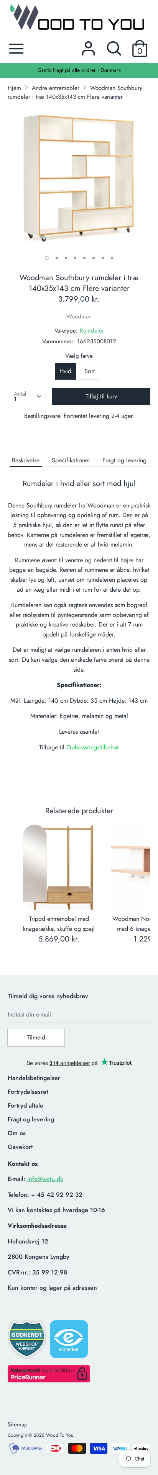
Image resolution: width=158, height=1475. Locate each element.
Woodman (79, 316)
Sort (89, 371)
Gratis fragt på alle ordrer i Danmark (79, 70)
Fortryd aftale (25, 1105)
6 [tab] (93, 258)
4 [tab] (75, 258)
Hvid (65, 371)
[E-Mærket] (70, 1341)
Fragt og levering (124, 460)
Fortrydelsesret (28, 1091)
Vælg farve (79, 356)
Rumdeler (92, 330)
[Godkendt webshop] (28, 1341)
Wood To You (59, 1435)
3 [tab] (66, 258)
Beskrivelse (26, 460)
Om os (17, 1133)
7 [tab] (103, 258)
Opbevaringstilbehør (92, 747)
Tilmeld (36, 1037)
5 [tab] (84, 258)
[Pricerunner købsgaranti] (49, 1380)
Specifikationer (71, 460)
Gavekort (20, 1146)
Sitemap (18, 1424)
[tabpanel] (79, 178)
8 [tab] (112, 258)
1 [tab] (47, 258)
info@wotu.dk (45, 1179)
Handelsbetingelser (34, 1078)
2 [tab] (57, 258)
